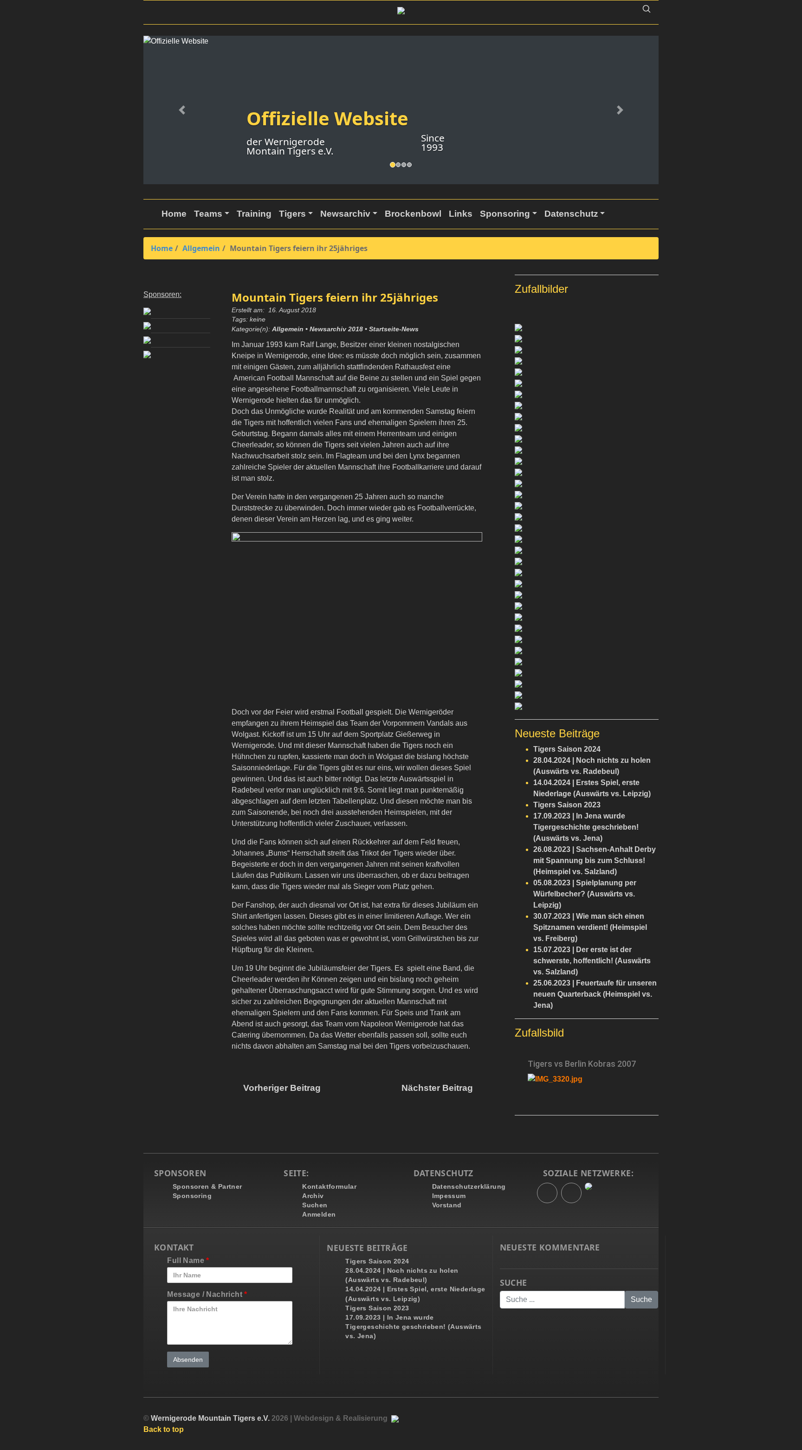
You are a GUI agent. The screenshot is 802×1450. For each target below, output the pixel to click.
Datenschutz (571, 214)
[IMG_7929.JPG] (587, 361)
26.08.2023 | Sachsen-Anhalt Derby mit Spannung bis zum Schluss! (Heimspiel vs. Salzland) (594, 860)
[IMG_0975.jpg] (587, 594)
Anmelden (319, 1214)
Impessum (449, 1195)
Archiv (312, 1195)
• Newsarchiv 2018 (334, 329)
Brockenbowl (413, 214)
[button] (646, 10)
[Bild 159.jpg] (587, 516)
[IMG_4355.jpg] (587, 539)
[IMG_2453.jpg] (587, 372)
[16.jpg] (587, 550)
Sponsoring (505, 214)
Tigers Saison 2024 (567, 749)
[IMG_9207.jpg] (587, 394)
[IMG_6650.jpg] (587, 606)
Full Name (188, 1260)
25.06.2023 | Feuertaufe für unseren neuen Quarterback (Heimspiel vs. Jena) (595, 994)
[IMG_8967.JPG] (587, 672)
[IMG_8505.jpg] (587, 583)
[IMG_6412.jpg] (587, 427)
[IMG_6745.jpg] (587, 684)
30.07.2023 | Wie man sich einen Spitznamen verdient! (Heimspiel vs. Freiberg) (590, 927)
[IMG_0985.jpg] (587, 650)
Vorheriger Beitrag (280, 1088)
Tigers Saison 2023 (567, 805)
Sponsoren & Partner (207, 1186)
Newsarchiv (345, 214)
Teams (208, 214)
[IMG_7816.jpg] (587, 461)
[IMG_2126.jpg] (587, 349)
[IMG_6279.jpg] (587, 439)
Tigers (292, 214)
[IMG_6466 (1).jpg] (587, 528)
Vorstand (447, 1205)
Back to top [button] (163, 1429)
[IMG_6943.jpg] (587, 405)
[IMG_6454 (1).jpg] (587, 505)
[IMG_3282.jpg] (587, 628)
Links (460, 214)
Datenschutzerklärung (469, 1186)
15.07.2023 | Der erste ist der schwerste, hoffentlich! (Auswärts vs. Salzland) (592, 961)
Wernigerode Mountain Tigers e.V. (210, 1418)
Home (174, 214)
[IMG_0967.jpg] (587, 639)
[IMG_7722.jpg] (587, 617)
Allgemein (201, 248)
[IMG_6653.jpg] (587, 494)
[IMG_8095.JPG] (587, 483)
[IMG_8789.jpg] (587, 695)
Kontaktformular (329, 1186)
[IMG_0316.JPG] (587, 327)
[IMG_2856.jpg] (587, 572)
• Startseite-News (392, 329)
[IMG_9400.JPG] (587, 706)
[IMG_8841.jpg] (587, 661)
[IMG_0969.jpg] (587, 561)
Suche (513, 1282)
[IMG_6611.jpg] (587, 416)
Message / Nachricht (207, 1294)
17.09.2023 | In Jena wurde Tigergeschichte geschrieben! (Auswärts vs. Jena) (586, 827)
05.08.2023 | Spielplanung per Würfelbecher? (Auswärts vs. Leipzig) (584, 894)
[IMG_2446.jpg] (587, 472)
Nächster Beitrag (438, 1088)
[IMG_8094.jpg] (587, 383)
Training (254, 214)
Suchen (314, 1205)
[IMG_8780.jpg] (587, 338)
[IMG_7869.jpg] (587, 450)
